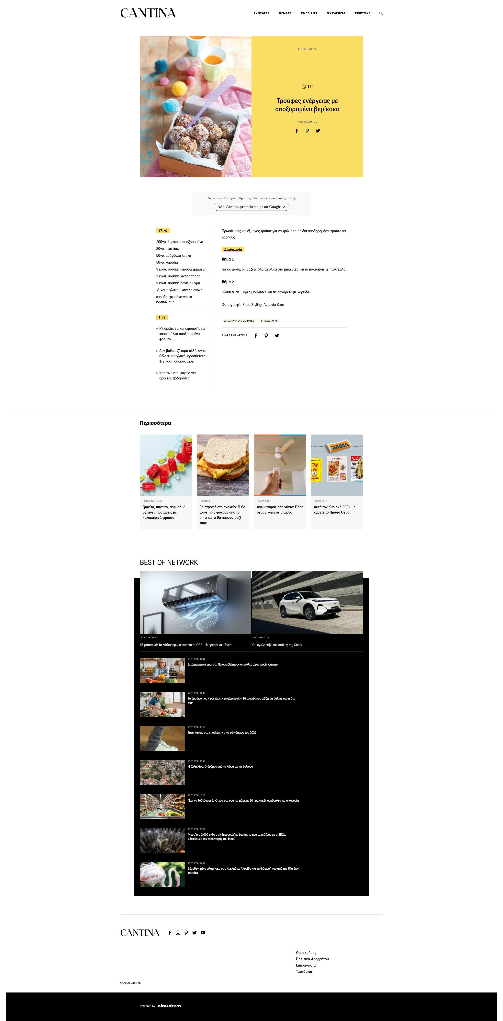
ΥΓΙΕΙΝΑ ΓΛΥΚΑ (269, 320)
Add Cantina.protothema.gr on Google (249, 207)
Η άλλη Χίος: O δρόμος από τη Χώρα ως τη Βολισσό (220, 766)
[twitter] (318, 131)
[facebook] (297, 131)
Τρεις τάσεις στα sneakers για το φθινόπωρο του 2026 (222, 732)
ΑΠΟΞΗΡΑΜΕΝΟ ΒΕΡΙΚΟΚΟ (239, 320)
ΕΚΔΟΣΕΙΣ (206, 501)
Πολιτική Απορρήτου (312, 959)
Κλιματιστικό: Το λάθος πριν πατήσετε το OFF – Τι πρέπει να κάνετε (186, 645)
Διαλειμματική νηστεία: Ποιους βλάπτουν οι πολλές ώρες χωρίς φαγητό (233, 664)
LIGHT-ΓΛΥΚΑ (307, 49)
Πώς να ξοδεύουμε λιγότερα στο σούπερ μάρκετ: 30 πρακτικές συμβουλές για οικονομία (243, 800)
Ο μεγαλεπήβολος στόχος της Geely (277, 645)
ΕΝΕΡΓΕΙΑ (263, 501)
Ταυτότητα (304, 971)
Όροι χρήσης (306, 952)
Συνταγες (262, 13)
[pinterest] (307, 131)
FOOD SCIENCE (153, 501)
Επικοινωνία (306, 965)
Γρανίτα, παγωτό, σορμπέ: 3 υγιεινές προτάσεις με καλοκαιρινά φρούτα (164, 512)
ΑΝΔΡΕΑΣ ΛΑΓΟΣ (307, 121)
